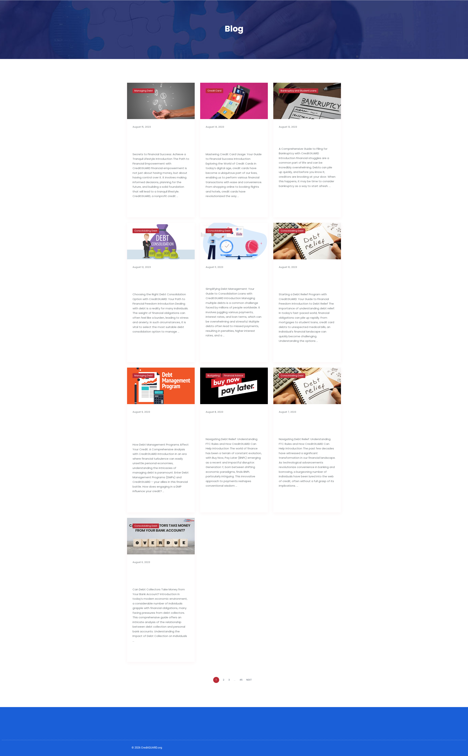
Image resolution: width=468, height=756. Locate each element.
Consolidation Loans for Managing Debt (234, 277)
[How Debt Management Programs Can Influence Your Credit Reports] (161, 386)
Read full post (144, 208)
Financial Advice (233, 375)
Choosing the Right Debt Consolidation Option (156, 280)
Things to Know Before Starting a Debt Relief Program (305, 280)
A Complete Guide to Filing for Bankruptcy (304, 137)
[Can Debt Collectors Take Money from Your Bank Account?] (161, 536)
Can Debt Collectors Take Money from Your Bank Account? (159, 575)
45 (241, 679)
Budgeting (213, 375)
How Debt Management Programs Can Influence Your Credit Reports (161, 427)
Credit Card (214, 90)
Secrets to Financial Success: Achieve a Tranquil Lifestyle (156, 140)
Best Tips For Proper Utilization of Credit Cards (229, 140)
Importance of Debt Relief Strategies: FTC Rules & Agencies (304, 425)
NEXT (249, 679)
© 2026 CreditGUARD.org (147, 747)
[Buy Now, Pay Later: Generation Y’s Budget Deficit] (234, 386)
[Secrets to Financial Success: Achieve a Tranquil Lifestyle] (161, 101)
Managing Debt (143, 90)
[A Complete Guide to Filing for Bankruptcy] (307, 101)
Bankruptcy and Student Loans (298, 90)
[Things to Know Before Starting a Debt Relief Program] (307, 241)
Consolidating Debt (145, 230)
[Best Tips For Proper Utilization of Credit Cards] (234, 101)
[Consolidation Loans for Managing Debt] (234, 241)
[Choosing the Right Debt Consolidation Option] (161, 241)
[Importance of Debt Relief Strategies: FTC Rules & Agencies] (307, 386)
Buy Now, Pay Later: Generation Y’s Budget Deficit (232, 425)
